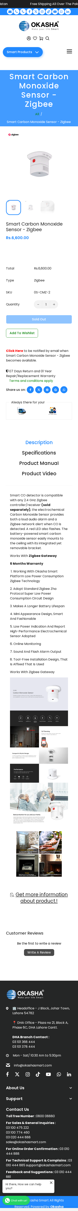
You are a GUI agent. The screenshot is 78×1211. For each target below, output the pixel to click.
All (37, 114)
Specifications (39, 453)
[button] (12, 207)
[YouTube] (55, 12)
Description (39, 442)
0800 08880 (45, 1116)
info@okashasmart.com (33, 1065)
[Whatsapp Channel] (61, 12)
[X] (36, 12)
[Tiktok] (49, 12)
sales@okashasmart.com (26, 1142)
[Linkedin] (68, 12)
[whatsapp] (63, 389)
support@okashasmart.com (48, 1165)
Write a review (39, 952)
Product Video (39, 473)
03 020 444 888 (18, 1137)
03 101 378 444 (23, 1046)
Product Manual (39, 463)
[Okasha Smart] (39, 25)
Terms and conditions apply (31, 380)
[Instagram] (42, 12)
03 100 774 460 (18, 1132)
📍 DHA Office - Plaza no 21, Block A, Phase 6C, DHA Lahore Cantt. (40, 1025)
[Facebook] (29, 12)
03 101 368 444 (23, 1042)
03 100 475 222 (17, 1127)
